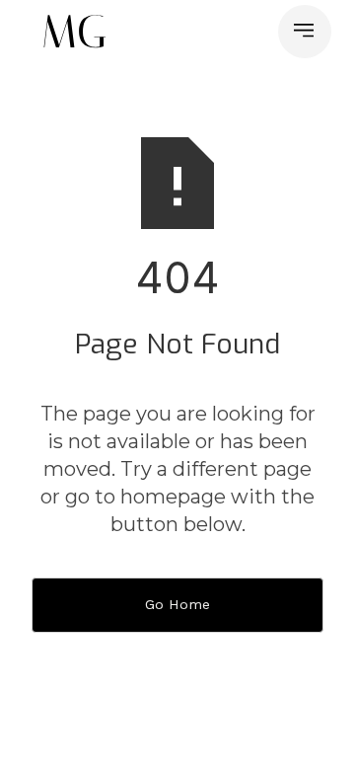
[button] (304, 31)
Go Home (177, 604)
